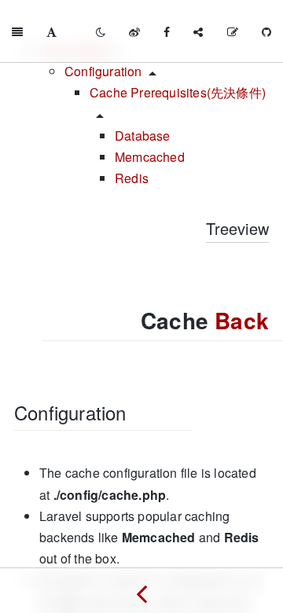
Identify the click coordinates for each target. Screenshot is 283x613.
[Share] (198, 31)
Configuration (103, 71)
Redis (132, 178)
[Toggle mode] (100, 31)
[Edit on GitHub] (232, 31)
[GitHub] (266, 31)
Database (143, 136)
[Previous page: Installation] (141, 590)
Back (242, 320)
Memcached (150, 157)
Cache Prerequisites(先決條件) (178, 92)
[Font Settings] (51, 31)
